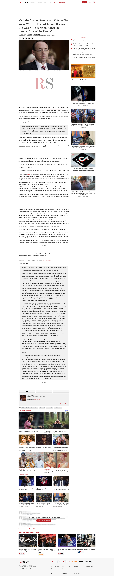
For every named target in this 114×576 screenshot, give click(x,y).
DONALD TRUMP (34, 407)
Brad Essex (38, 507)
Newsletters (88, 571)
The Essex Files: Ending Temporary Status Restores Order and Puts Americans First (43, 505)
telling (28, 174)
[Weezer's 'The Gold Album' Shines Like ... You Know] (83, 71)
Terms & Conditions (79, 571)
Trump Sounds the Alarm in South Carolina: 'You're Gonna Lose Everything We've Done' (26, 505)
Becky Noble (55, 507)
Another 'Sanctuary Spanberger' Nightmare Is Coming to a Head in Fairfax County (43, 488)
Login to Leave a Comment (44, 520)
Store (50, 2)
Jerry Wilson (83, 82)
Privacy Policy (77, 573)
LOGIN (90, 2)
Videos (45, 2)
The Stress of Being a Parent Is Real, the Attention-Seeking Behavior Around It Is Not (83, 169)
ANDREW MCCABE (25, 407)
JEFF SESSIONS (50, 407)
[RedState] (24, 2)
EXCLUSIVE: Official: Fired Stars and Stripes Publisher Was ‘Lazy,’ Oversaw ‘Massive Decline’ (83, 124)
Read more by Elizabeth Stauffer (62, 403)
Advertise (76, 569)
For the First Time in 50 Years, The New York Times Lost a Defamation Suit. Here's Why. (27, 549)
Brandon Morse (83, 171)
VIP (52, 573)
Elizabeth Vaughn (23, 34)
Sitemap (87, 569)
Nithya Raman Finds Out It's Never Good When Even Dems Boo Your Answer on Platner (61, 505)
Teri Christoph (21, 491)
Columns (64, 573)
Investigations (66, 566)
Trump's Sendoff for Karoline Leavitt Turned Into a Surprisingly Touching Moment (26, 488)
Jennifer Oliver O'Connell (83, 105)
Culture (64, 571)
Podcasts (39, 2)
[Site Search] (94, 2)
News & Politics (66, 569)
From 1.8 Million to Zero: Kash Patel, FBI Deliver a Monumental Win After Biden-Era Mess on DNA (61, 488)
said (37, 219)
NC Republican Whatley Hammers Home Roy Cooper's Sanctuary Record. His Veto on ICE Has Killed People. (83, 193)
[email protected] (37, 399)
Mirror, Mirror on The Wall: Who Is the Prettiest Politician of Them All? (86, 548)
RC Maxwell (83, 127)
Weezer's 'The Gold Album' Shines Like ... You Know (83, 80)
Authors (33, 2)
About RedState (55, 566)
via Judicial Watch (47, 260)
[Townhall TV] (62, 2)
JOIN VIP (85, 2)
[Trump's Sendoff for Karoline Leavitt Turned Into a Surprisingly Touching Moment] (26, 481)
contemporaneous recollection (54, 109)
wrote (28, 122)
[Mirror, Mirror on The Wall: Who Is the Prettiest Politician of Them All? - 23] (86, 540)
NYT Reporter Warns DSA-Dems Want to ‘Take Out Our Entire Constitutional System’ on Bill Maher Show (47, 550)
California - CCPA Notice (90, 566)
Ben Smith (55, 491)
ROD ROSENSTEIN (58, 407)
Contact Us (54, 569)
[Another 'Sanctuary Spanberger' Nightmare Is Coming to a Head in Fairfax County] (44, 481)
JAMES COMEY (42, 407)
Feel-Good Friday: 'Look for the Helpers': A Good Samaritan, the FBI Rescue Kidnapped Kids (83, 102)
